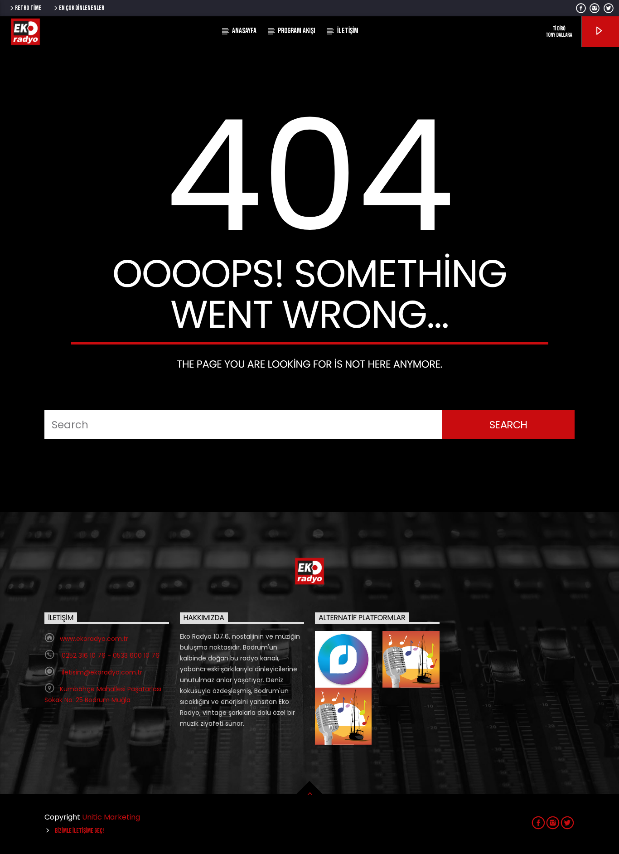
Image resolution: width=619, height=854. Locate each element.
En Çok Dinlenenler (81, 8)
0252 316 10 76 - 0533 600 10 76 (110, 655)
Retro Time (28, 8)
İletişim (347, 30)
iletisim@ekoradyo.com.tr (101, 672)
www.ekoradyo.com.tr (94, 638)
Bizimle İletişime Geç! (79, 831)
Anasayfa (244, 30)
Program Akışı (296, 30)
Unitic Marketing (111, 817)
